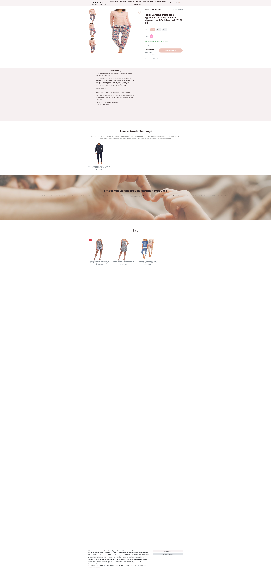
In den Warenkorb (171, 50)
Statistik (101, 565)
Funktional (143, 565)
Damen (122, 1)
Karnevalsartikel (160, 1)
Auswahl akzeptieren (168, 554)
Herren (130, 1)
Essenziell (93, 565)
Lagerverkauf (114, 1)
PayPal (135, 565)
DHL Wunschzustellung (124, 565)
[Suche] (173, 3)
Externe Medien (110, 565)
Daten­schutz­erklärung (131, 563)
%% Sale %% (137, 4)
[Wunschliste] (176, 3)
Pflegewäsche (147, 1)
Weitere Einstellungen (94, 567)
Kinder (138, 1)
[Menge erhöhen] (149, 44)
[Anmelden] (171, 3)
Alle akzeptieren (167, 551)
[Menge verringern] (149, 45)
